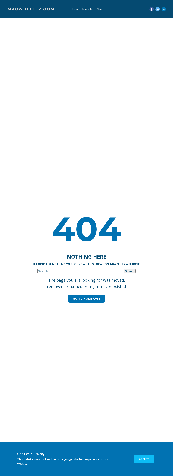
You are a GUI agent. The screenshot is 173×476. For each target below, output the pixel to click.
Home (74, 9)
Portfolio (87, 9)
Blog (99, 9)
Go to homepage (86, 298)
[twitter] (157, 9)
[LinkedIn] (164, 9)
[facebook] (151, 9)
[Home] (31, 9)
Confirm (144, 459)
